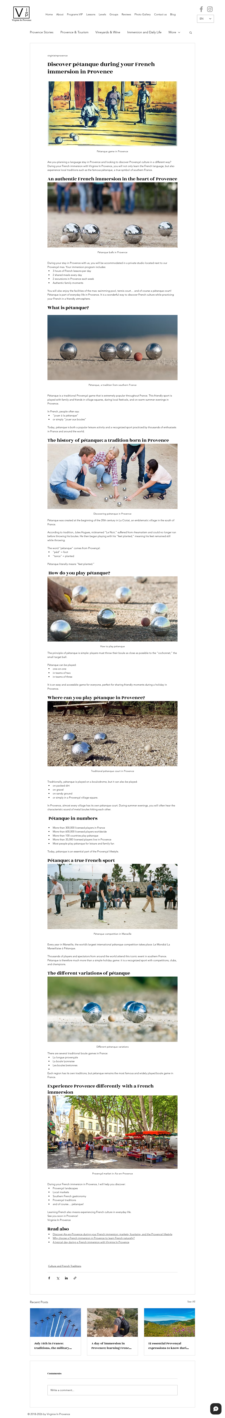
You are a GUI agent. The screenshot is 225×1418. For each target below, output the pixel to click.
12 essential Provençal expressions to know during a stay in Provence (169, 1345)
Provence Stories (41, 32)
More (172, 32)
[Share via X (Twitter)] (57, 1278)
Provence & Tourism (74, 32)
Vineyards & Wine (107, 32)
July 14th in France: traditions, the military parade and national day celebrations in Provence (52, 1345)
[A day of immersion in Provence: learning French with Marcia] (112, 1322)
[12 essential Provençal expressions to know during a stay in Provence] (169, 1322)
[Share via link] (75, 1278)
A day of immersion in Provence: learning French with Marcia (111, 1345)
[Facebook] (201, 9)
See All (191, 1301)
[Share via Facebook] (49, 1278)
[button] (190, 32)
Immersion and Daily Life (144, 32)
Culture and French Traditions (64, 1266)
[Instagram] (210, 9)
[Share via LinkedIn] (66, 1278)
